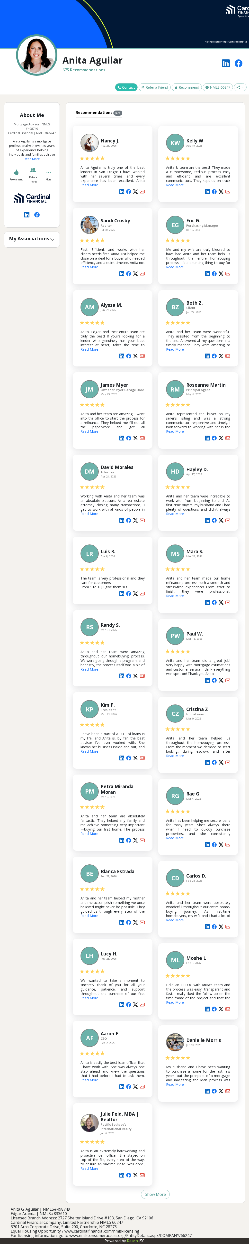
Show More (155, 1194)
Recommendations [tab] (98, 112)
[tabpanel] (155, 659)
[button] (240, 87)
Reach (135, 1241)
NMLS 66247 (220, 87)
